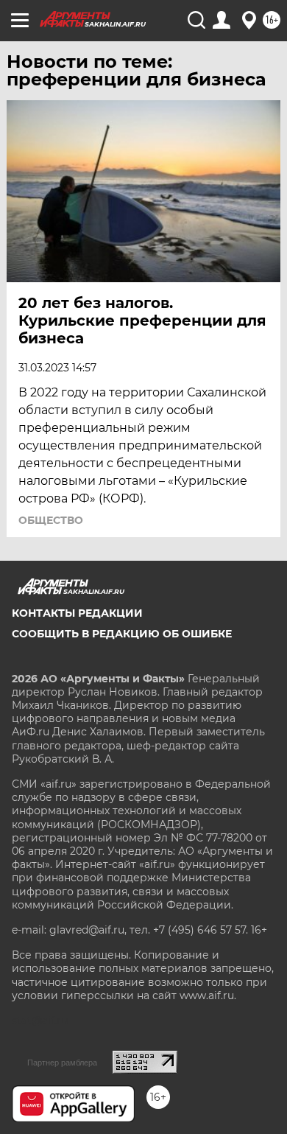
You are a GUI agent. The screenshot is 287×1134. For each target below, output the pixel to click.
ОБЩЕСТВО (50, 520)
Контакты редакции (77, 613)
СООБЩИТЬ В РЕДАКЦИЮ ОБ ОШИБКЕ (122, 633)
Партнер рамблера (62, 1062)
